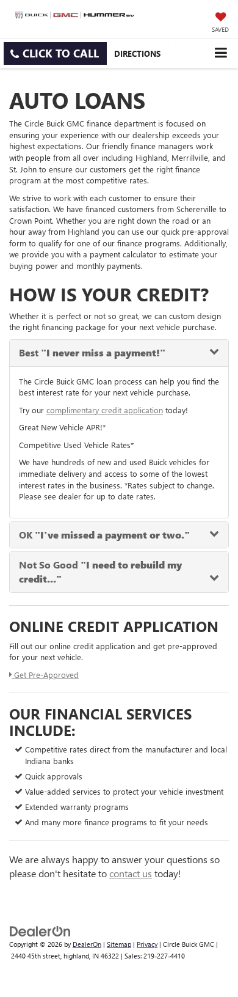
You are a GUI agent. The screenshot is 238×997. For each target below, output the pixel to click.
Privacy (147, 944)
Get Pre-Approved (45, 674)
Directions (137, 53)
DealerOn (87, 944)
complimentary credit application (104, 410)
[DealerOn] (40, 930)
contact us (130, 873)
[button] (55, 53)
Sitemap (119, 944)
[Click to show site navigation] (220, 53)
